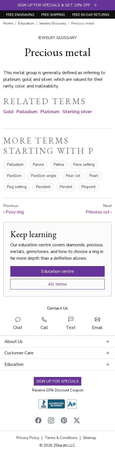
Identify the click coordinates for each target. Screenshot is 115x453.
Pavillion (14, 175)
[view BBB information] (57, 404)
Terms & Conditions (61, 437)
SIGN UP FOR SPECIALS (57, 381)
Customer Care (18, 353)
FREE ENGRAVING (20, 15)
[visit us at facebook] (38, 421)
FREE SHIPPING (53, 15)
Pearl (93, 175)
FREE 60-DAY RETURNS (90, 15)
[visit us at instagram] (51, 421)
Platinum (49, 112)
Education (26, 23)
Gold (8, 112)
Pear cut (73, 175)
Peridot (66, 186)
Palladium (26, 112)
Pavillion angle (43, 175)
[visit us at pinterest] (63, 421)
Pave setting (84, 164)
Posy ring (13, 209)
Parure (38, 164)
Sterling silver (77, 112)
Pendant (43, 186)
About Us (13, 341)
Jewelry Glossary (52, 23)
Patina (59, 164)
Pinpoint (88, 186)
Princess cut (99, 209)
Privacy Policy (27, 437)
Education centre (57, 271)
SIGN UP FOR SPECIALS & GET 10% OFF (56, 5)
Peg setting (17, 186)
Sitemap (89, 437)
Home (8, 23)
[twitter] (76, 421)
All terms (57, 284)
